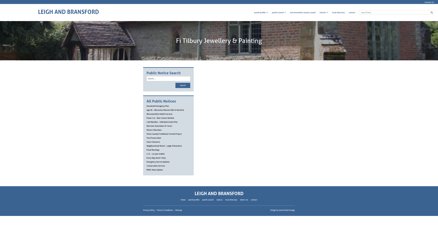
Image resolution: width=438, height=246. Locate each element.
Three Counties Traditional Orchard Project (164, 134)
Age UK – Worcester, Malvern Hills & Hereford (165, 110)
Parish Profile (260, 12)
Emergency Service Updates (158, 162)
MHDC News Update (155, 170)
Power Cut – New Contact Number (160, 118)
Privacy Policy (149, 210)
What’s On (244, 200)
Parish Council (278, 12)
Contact (352, 12)
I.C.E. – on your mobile (156, 154)
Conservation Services (156, 166)
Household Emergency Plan (158, 106)
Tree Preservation (154, 138)
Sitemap (178, 210)
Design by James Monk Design (282, 210)
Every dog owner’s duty (156, 158)
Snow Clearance (153, 142)
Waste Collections (154, 130)
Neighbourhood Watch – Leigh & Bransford (164, 146)
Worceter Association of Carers (159, 126)
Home (183, 200)
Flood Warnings (153, 150)
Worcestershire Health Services (159, 114)
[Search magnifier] (431, 12)
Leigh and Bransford (68, 12)
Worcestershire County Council (303, 12)
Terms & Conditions (165, 210)
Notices (323, 12)
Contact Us (429, 2)
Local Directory (338, 12)
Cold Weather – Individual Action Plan (162, 122)
